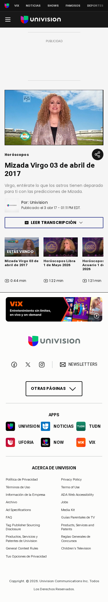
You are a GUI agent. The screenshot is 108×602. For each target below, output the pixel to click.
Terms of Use (70, 487)
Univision (39, 202)
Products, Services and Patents (77, 527)
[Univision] (41, 20)
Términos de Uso (18, 487)
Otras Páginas (48, 388)
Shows (53, 5)
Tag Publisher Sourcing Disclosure (23, 527)
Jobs (64, 502)
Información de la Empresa (25, 495)
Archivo (11, 502)
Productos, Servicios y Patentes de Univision (22, 539)
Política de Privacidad (22, 479)
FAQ (9, 517)
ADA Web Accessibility (77, 495)
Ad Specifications (18, 510)
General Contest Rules (22, 548)
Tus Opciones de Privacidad (26, 556)
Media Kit (68, 510)
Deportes (95, 5)
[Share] (97, 154)
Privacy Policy (71, 479)
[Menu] (7, 19)
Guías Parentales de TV (78, 517)
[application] (54, 117)
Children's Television (76, 548)
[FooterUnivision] (54, 341)
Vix (16, 5)
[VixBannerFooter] (54, 309)
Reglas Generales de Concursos (75, 539)
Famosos (73, 5)
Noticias (33, 5)
